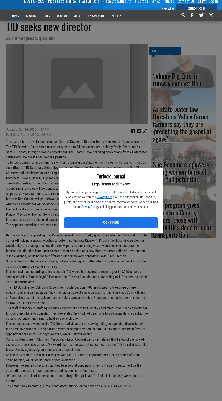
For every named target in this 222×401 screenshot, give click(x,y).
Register (168, 8)
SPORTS (31, 15)
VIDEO (77, 15)
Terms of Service (114, 192)
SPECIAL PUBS (96, 15)
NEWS (15, 15)
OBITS (46, 15)
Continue (111, 222)
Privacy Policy (105, 197)
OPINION (62, 15)
